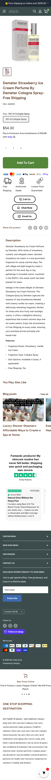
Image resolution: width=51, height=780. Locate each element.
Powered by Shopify (11, 663)
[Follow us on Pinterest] (16, 626)
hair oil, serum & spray (37, 743)
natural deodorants (17, 743)
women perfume (10, 727)
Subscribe (12, 598)
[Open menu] (4, 11)
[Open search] (34, 11)
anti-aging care (20, 739)
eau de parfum (9, 755)
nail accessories (10, 735)
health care (19, 759)
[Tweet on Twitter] (41, 227)
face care (16, 731)
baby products (25, 727)
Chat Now (26, 207)
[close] (47, 3)
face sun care (32, 735)
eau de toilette (23, 755)
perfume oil (8, 759)
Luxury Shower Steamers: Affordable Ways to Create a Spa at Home (22, 430)
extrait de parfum (38, 755)
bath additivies (30, 719)
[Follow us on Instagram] (10, 626)
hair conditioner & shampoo (15, 747)
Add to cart (25, 163)
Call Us (26, 199)
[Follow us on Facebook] (5, 626)
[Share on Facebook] (30, 227)
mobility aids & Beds (21, 763)
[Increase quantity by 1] (21, 148)
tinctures (30, 759)
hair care (38, 723)
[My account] (40, 11)
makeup (29, 723)
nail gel (43, 731)
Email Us (27, 216)
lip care (21, 735)
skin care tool (18, 723)
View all (44, 394)
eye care (26, 731)
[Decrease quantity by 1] (6, 148)
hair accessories (35, 747)
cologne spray (39, 751)
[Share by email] (46, 227)
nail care (34, 731)
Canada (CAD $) (11, 612)
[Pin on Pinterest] (35, 227)
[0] (46, 11)
